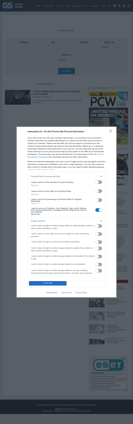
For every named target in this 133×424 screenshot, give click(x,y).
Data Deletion (51, 293)
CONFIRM (48, 283)
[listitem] (66, 176)
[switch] (98, 182)
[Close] (111, 131)
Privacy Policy (81, 293)
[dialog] (66, 212)
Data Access (66, 293)
